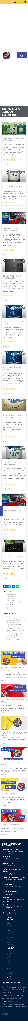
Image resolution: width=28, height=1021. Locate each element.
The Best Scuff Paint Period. (10, 824)
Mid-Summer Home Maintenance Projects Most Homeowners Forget (14, 624)
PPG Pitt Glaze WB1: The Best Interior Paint (12, 464)
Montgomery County (10, 891)
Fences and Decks (11, 596)
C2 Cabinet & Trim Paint (12, 186)
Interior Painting (11, 600)
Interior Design (10, 598)
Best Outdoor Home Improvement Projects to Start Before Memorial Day (15, 633)
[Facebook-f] (2, 1014)
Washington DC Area (10, 911)
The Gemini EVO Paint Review (11, 794)
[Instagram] (7, 1014)
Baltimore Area (8, 863)
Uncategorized (10, 610)
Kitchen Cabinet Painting (13, 602)
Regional (8, 606)
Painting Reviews (11, 604)
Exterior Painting (11, 594)
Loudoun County (8, 884)
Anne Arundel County (10, 850)
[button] (16, 55)
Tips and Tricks (10, 608)
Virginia (5, 904)
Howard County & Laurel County (14, 878)
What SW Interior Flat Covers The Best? (11, 229)
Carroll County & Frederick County (12, 870)
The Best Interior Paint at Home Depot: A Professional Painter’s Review (14, 733)
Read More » (9, 160)
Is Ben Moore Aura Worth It (13, 556)
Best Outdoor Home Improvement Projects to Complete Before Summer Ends (15, 618)
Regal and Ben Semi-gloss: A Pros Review (13, 140)
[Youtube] (5, 1014)
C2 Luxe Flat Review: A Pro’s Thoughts (12, 277)
